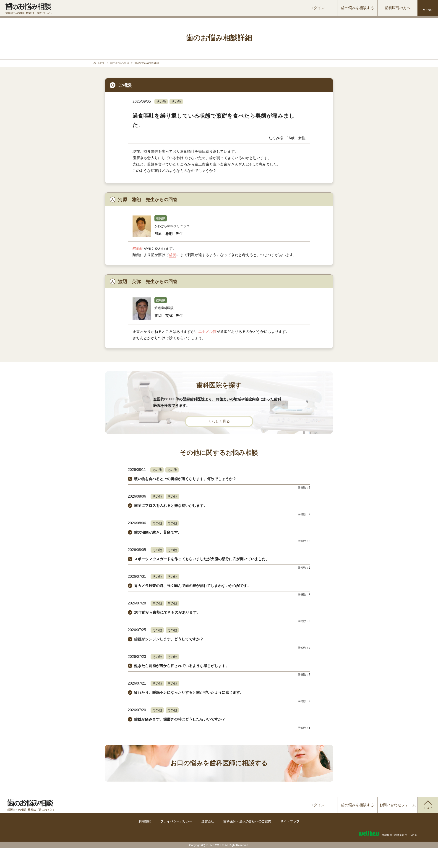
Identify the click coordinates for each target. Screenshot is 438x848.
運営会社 (207, 821)
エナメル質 (207, 331)
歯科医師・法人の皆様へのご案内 (247, 821)
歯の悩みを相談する (357, 8)
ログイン (317, 8)
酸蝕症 (138, 248)
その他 (161, 101)
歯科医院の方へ (397, 8)
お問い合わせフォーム (397, 805)
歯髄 (172, 255)
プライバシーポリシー (176, 821)
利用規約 (144, 821)
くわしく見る (219, 421)
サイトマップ (290, 821)
